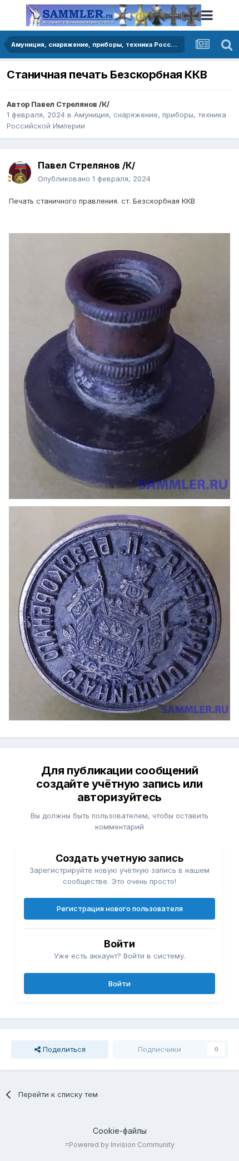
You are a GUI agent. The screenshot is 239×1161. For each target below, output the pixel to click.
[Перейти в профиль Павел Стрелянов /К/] (20, 172)
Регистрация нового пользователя (120, 908)
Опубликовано (94, 178)
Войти (119, 983)
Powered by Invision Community (122, 1144)
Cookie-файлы (120, 1130)
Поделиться (63, 1049)
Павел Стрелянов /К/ (70, 104)
